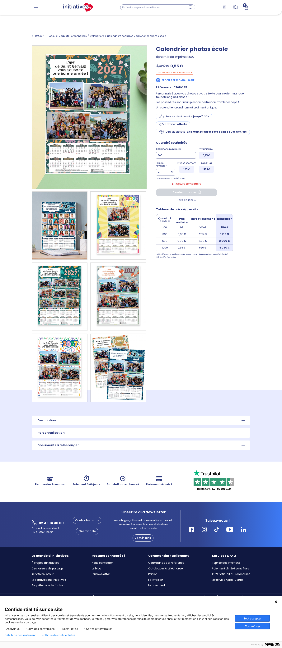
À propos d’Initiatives (45, 563)
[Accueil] (78, 7)
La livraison (155, 580)
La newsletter (101, 574)
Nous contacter (102, 563)
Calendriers (97, 35)
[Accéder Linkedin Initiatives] (243, 530)
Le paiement (156, 585)
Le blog (96, 568)
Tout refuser (252, 626)
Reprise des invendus (226, 563)
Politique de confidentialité (58, 635)
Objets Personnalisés (74, 35)
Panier (152, 574)
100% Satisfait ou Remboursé (231, 574)
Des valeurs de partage (47, 568)
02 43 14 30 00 (51, 523)
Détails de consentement (20, 635)
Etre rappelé (87, 531)
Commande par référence (166, 563)
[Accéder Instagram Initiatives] (204, 530)
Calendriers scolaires (120, 35)
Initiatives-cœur (43, 574)
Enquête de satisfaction (48, 585)
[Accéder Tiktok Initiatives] (216, 530)
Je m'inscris (143, 538)
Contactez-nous (87, 520)
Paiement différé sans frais (230, 568)
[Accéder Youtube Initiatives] (229, 530)
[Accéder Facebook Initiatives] (191, 530)
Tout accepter (252, 618)
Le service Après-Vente (227, 580)
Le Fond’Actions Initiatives (49, 580)
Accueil (53, 35)
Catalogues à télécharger (166, 568)
